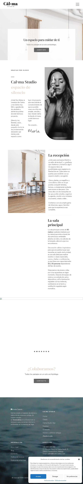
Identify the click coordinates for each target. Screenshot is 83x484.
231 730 (49, 447)
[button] (79, 459)
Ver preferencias (72, 476)
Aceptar (38, 476)
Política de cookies (49, 480)
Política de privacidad (60, 480)
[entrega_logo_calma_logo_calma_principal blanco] (16, 409)
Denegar (55, 476)
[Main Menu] (77, 4)
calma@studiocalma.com (56, 454)
